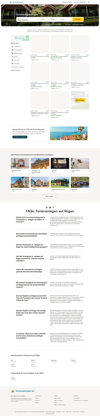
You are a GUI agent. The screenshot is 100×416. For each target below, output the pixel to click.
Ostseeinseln (68, 24)
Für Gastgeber (76, 398)
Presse (55, 402)
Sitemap (82, 411)
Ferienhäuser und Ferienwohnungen (53, 24)
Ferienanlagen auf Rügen (78, 24)
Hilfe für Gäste (57, 398)
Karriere (37, 398)
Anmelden (76, 2)
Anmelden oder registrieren (20, 137)
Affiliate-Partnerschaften (59, 404)
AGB (63, 411)
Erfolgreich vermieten (66, 2)
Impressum (58, 411)
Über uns (37, 400)
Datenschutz (68, 411)
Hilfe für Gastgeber (58, 400)
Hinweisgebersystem (50, 413)
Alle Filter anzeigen (15, 70)
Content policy (76, 411)
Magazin (37, 402)
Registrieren (83, 2)
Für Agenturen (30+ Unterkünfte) (80, 400)
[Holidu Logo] (16, 2)
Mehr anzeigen (49, 196)
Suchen (77, 19)
